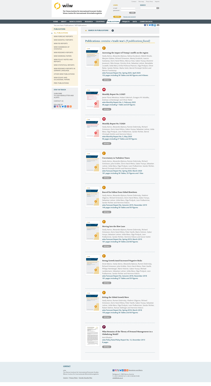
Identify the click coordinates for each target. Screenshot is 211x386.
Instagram (116, 370)
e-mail (115, 8)
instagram (57, 106)
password (116, 10)
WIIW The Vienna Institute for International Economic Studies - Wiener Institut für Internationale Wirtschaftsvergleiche (81, 8)
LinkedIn (65, 106)
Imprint (157, 1)
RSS (71, 106)
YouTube (68, 106)
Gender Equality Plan (85, 378)
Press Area (149, 1)
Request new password (129, 16)
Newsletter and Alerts (136, 370)
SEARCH (157, 8)
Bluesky (63, 106)
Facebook (55, 106)
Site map (141, 1)
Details (107, 80)
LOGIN (132, 12)
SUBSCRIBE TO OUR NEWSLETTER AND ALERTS (64, 95)
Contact (134, 1)
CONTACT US (58, 101)
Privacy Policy (73, 378)
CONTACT (66, 366)
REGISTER (117, 16)
